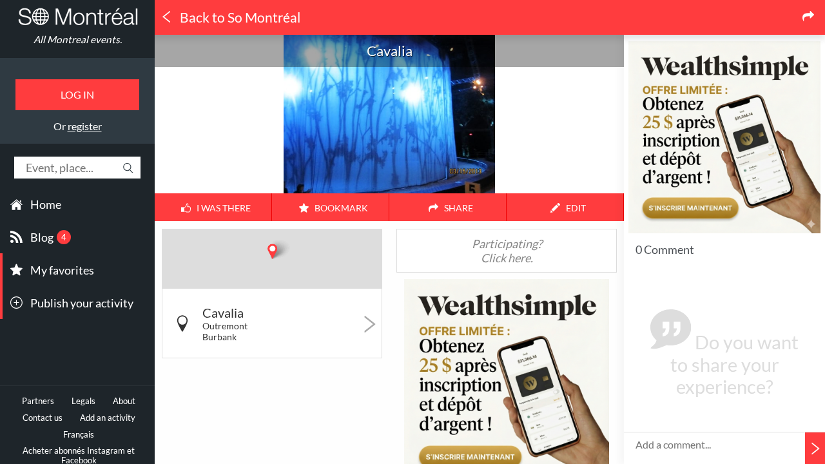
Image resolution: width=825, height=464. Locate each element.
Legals (83, 401)
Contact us (43, 418)
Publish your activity (81, 303)
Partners (38, 401)
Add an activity (107, 418)
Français (78, 435)
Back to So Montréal (238, 17)
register (85, 126)
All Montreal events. (78, 39)
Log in (77, 94)
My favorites (62, 270)
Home (45, 204)
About (124, 401)
